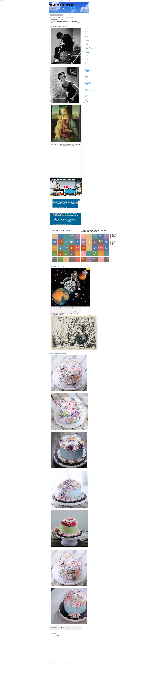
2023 (86, 32)
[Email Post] (61, 627)
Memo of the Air (87, 72)
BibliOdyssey (87, 95)
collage (54, 628)
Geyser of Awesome (88, 81)
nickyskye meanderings (61, 5)
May (86, 44)
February (87, 47)
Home (66, 662)
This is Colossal (87, 78)
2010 (86, 63)
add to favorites (58, 224)
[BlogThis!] (64, 627)
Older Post (79, 662)
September (87, 43)
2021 (86, 35)
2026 (86, 28)
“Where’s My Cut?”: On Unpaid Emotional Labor (63, 200)
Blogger (79, 672)
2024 (86, 31)
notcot (86, 77)
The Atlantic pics (87, 84)
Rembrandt (57, 628)
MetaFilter (86, 69)
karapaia (86, 75)
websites (60, 628)
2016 (86, 55)
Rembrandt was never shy (54, 307)
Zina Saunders (87, 94)
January (87, 52)
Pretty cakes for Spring (53, 353)
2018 (86, 39)
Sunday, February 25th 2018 (90, 48)
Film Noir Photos (87, 91)
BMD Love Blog (87, 83)
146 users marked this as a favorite (66, 224)
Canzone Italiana (53, 21)
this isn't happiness (88, 82)
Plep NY (86, 96)
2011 (86, 62)
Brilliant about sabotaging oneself (55, 177)
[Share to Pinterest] (67, 627)
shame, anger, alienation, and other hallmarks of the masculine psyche (64, 214)
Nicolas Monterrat (63, 26)
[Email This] (63, 627)
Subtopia (86, 89)
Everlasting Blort (87, 70)
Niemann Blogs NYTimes (89, 88)
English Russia (87, 85)
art (52, 628)
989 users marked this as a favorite (62, 207)
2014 (86, 58)
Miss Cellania (87, 71)
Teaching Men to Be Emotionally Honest (61, 215)
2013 (86, 59)
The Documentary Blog (88, 90)
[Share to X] (65, 627)
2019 (86, 38)
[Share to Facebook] (66, 627)
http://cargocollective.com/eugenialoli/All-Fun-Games (58, 266)
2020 (86, 36)
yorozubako (86, 76)
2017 (86, 54)
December (87, 40)
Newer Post (52, 662)
